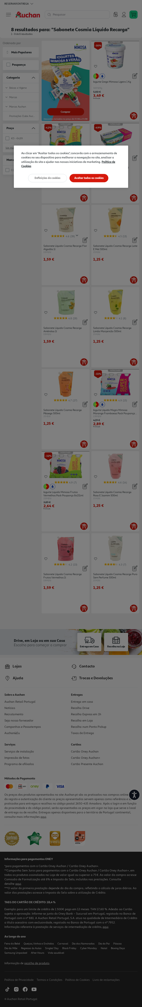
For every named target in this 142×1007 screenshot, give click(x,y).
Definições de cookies (47, 177)
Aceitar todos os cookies (89, 177)
